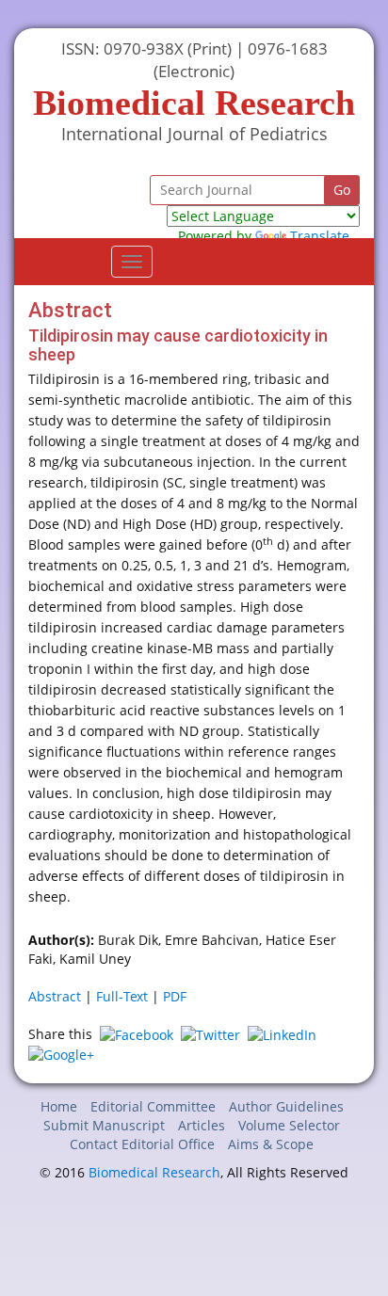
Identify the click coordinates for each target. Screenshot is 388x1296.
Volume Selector (289, 1125)
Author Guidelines (286, 1106)
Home (58, 1106)
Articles (201, 1125)
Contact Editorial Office (142, 1144)
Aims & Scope (271, 1144)
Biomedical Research (154, 1172)
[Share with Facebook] (136, 1034)
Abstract (54, 996)
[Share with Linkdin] (282, 1034)
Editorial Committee (153, 1106)
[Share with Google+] (61, 1054)
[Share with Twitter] (210, 1034)
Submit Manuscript (104, 1125)
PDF (174, 996)
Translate (319, 236)
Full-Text (122, 996)
